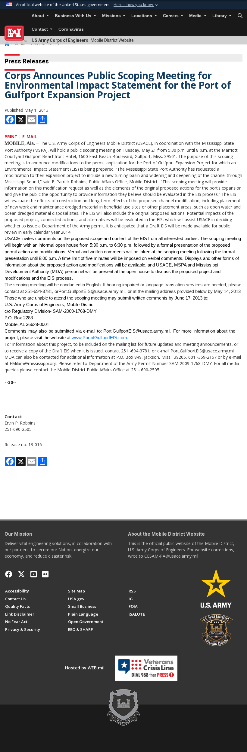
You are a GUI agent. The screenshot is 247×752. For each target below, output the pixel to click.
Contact (40, 29)
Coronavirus (71, 29)
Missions (112, 16)
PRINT (11, 136)
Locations (142, 16)
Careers (171, 16)
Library (220, 16)
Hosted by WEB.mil (85, 668)
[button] (136, 5)
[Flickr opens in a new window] (45, 574)
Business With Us (73, 16)
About (38, 16)
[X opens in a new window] (21, 574)
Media (196, 16)
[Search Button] (240, 16)
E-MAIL (29, 136)
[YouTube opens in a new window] (33, 574)
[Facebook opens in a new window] (8, 574)
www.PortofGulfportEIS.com (99, 337)
